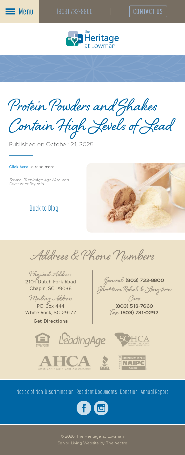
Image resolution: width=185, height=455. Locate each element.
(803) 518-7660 (134, 306)
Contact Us (148, 11)
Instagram (101, 408)
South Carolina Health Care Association (132, 339)
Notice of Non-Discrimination (45, 392)
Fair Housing (42, 339)
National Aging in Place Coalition (133, 362)
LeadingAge (82, 339)
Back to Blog (44, 208)
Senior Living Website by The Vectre (92, 443)
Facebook (84, 408)
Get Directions (50, 321)
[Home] (92, 39)
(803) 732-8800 (75, 11)
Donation (129, 392)
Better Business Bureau (105, 362)
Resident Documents (97, 392)
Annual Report (155, 392)
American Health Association (64, 362)
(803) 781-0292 (140, 312)
